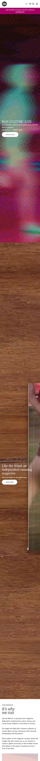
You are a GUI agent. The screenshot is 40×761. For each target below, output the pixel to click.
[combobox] (37, 4)
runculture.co (20, 12)
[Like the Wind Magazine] (4, 3)
